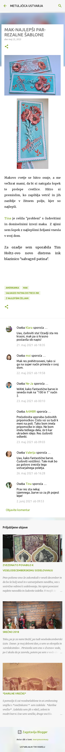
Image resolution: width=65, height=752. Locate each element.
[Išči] (60, 5)
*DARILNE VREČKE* (14, 693)
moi (28, 355)
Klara (29, 327)
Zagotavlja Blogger (34, 732)
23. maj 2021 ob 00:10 (31, 401)
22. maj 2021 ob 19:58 (31, 373)
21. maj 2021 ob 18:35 (31, 345)
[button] (6, 46)
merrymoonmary (40, 739)
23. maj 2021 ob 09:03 (31, 442)
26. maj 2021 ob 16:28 (31, 473)
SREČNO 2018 (11, 632)
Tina (7, 218)
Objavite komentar (18, 510)
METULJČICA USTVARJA (26, 5)
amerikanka (12, 288)
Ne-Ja (29, 383)
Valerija (31, 452)
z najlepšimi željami (17, 298)
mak (25, 288)
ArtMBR (31, 411)
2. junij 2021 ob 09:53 (30, 501)
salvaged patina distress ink (22, 293)
